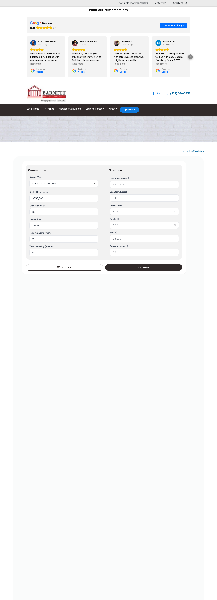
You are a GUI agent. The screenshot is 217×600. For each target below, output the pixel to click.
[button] (26, 56)
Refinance (49, 108)
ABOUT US (160, 3)
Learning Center (94, 108)
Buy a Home (33, 108)
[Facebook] (154, 93)
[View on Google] (33, 43)
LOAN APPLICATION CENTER (133, 3)
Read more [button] (35, 63)
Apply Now (129, 109)
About (112, 108)
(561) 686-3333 (180, 93)
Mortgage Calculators (70, 108)
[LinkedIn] (158, 93)
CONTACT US (180, 3)
